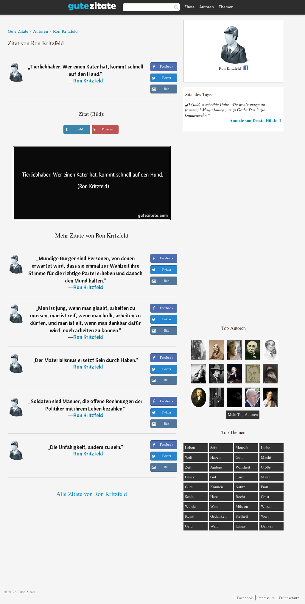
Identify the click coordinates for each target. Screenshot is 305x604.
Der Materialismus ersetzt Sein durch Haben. (85, 360)
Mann (265, 477)
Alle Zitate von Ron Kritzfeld (91, 494)
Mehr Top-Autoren (243, 414)
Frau (264, 486)
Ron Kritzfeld (88, 80)
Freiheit (242, 516)
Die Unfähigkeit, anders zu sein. (85, 447)
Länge (241, 526)
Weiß (214, 526)
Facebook (245, 597)
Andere (216, 467)
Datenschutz (289, 597)
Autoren (206, 7)
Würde (190, 506)
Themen (226, 7)
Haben (215, 457)
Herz (214, 496)
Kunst (189, 516)
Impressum (266, 597)
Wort (265, 516)
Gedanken (218, 516)
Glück (190, 477)
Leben (190, 447)
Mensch (242, 447)
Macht (266, 457)
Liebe (265, 447)
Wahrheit (243, 467)
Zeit (188, 467)
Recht (240, 496)
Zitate (189, 7)
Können (216, 486)
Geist (265, 496)
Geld (189, 526)
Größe (266, 467)
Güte (189, 486)
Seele (189, 496)
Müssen (242, 506)
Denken (267, 526)
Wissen (267, 506)
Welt (188, 457)
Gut (213, 477)
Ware (214, 506)
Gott (239, 457)
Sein (213, 447)
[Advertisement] (233, 227)
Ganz (240, 477)
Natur (240, 486)
